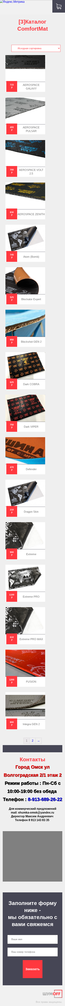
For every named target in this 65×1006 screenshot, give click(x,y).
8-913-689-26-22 (45, 799)
